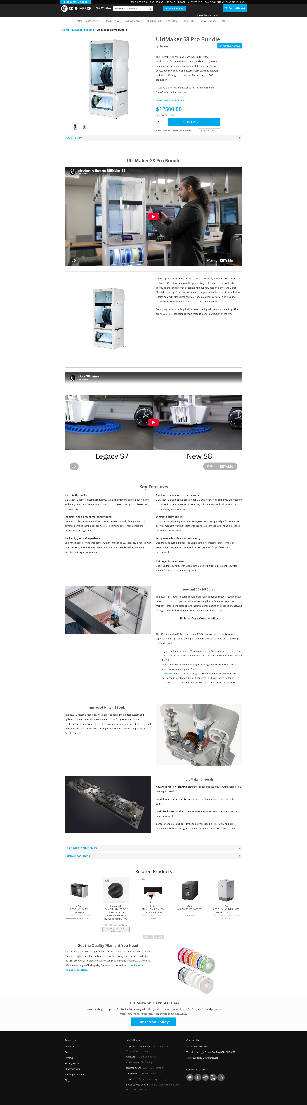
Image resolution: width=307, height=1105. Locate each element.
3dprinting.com (133, 1067)
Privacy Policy (72, 1063)
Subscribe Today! (154, 1022)
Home (66, 30)
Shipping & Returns (74, 1074)
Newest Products (83, 30)
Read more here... (236, 2)
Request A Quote (231, 45)
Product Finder (174, 8)
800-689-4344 (103, 8)
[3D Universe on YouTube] (205, 1077)
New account (212, 15)
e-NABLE (130, 1079)
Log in (197, 15)
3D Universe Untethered (138, 1046)
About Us (69, 1046)
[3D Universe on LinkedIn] (221, 1077)
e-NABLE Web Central (137, 1084)
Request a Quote (76, 2)
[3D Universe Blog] (189, 1077)
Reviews (69, 1057)
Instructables (132, 1062)
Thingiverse (131, 1073)
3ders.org (130, 1056)
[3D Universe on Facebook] (197, 1077)
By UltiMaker (162, 46)
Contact (69, 1052)
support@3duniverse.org (205, 1057)
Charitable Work (73, 1068)
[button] (150, 8)
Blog (67, 1080)
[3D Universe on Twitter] (213, 1077)
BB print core (171, 673)
